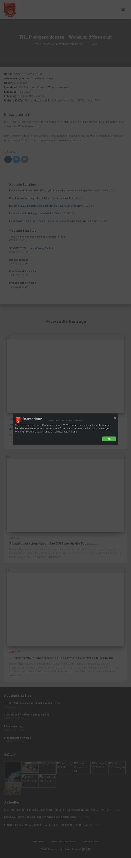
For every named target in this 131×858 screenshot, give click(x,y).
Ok (109, 438)
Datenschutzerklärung (71, 420)
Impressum (53, 420)
